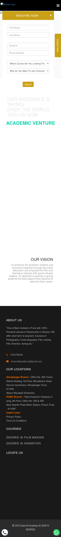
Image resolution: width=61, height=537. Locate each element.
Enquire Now (57, 45)
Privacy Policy (13, 416)
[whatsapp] (56, 532)
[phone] (5, 532)
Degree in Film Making (25, 437)
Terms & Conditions (16, 420)
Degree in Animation (23, 443)
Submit (28, 84)
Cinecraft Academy (29, 525)
